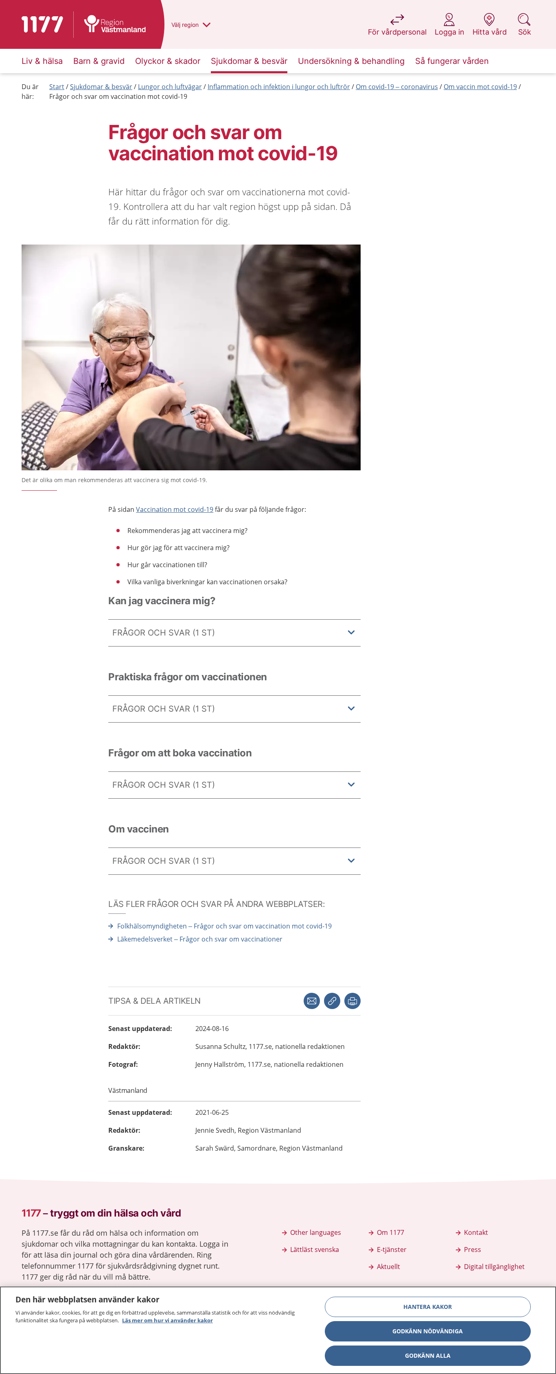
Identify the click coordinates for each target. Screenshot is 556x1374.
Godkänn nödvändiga (427, 1331)
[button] (352, 1001)
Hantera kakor (427, 1307)
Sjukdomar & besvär (101, 86)
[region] (278, 1330)
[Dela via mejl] (312, 1001)
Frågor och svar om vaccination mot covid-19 (118, 96)
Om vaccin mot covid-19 (480, 86)
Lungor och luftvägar (170, 86)
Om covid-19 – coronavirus (397, 86)
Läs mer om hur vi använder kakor (167, 1320)
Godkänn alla (428, 1355)
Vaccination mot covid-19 (174, 509)
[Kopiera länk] (332, 1001)
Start (56, 86)
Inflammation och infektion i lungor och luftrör (279, 86)
